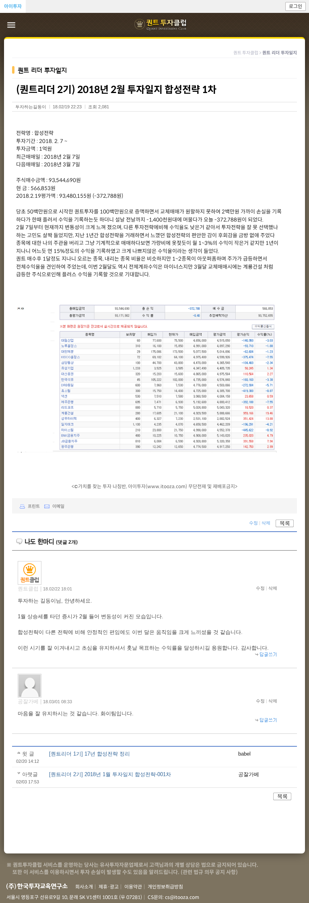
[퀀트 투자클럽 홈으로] (161, 25)
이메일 (58, 506)
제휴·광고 (109, 887)
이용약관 (133, 887)
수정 (253, 523)
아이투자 (13, 6)
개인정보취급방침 (165, 887)
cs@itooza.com (182, 897)
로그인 (295, 6)
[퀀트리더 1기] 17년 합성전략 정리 (89, 754)
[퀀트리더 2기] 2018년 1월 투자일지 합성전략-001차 (110, 774)
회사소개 (84, 887)
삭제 (266, 523)
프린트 (34, 506)
